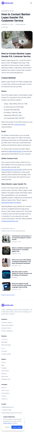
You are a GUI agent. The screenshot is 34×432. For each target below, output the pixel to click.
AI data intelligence (7, 331)
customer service (19, 124)
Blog (2, 365)
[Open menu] (31, 3)
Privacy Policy (7, 423)
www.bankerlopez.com (16, 151)
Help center (4, 376)
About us (4, 387)
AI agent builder (6, 354)
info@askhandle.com (7, 407)
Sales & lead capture (7, 325)
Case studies (5, 371)
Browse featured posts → (8, 295)
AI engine (4, 351)
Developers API (5, 379)
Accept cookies (17, 427)
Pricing (3, 362)
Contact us (4, 399)
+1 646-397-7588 (6, 410)
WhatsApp (4, 342)
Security (3, 396)
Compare (4, 368)
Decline (7, 427)
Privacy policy (5, 393)
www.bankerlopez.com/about (11, 202)
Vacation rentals (6, 328)
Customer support (6, 322)
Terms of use (5, 390)
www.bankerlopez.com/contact (11, 170)
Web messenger (6, 345)
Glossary (3, 373)
